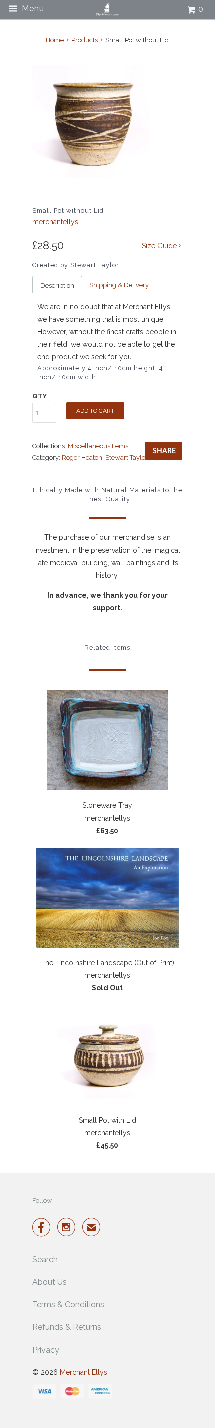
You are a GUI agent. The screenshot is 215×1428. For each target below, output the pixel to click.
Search (45, 1259)
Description (57, 285)
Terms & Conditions (68, 1304)
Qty (39, 396)
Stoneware (166, 457)
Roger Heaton (82, 457)
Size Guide (160, 246)
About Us (49, 1282)
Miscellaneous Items (98, 446)
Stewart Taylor (127, 457)
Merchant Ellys (84, 1372)
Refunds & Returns (67, 1327)
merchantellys (55, 222)
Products (85, 40)
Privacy (46, 1350)
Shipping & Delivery (119, 285)
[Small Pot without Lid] (91, 121)
